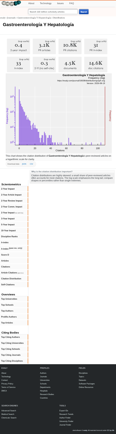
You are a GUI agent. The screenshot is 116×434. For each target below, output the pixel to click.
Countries (44, 398)
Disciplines (83, 373)
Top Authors (7, 311)
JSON (24, 164)
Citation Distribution (11, 278)
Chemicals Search (8, 418)
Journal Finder (65, 425)
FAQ (71, 3)
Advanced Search (8, 411)
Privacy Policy (7, 384)
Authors (43, 373)
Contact (4, 380)
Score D (5, 255)
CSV (31, 164)
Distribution (59, 17)
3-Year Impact (8, 218)
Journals (11, 17)
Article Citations (12, 272)
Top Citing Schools (10, 349)
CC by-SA (110, 430)
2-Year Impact (8, 189)
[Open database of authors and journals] (11, 1)
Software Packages (87, 384)
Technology (45, 3)
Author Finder (64, 418)
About (31, 3)
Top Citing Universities (12, 343)
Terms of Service (8, 387)
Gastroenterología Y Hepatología (34, 17)
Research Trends (66, 414)
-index (4, 242)
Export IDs (63, 411)
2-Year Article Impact (11, 195)
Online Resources (86, 387)
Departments (45, 387)
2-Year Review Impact (11, 200)
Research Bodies (47, 394)
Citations (5, 266)
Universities (45, 380)
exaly (2, 17)
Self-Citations (8, 284)
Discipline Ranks (9, 236)
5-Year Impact (8, 224)
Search (83, 12)
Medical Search (7, 414)
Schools (43, 384)
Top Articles (7, 322)
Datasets (82, 380)
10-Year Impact (8, 230)
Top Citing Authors (10, 337)
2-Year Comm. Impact (11, 206)
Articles (5, 260)
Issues (60, 3)
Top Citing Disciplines (12, 361)
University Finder (66, 421)
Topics (81, 377)
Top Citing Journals (11, 355)
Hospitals (44, 391)
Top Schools (7, 305)
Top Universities (9, 299)
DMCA (4, 391)
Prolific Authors (9, 317)
